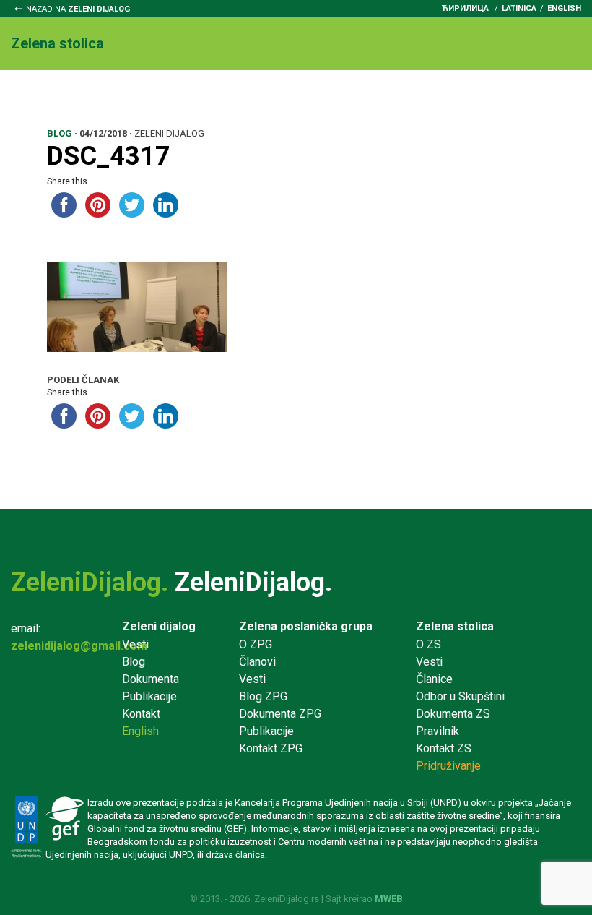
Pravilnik (403, 95)
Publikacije (149, 696)
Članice (140, 95)
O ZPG (255, 644)
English (564, 8)
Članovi (257, 662)
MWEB (389, 898)
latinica (519, 8)
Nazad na (78, 9)
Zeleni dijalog (159, 626)
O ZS (428, 644)
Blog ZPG (263, 696)
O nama (31, 95)
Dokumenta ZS (453, 714)
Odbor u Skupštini (228, 95)
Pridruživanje (483, 95)
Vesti (86, 95)
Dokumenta (327, 95)
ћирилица (465, 8)
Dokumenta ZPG (280, 714)
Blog (133, 662)
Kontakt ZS (443, 748)
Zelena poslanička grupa (306, 626)
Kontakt (42, 112)
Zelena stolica (455, 626)
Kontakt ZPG (270, 748)
